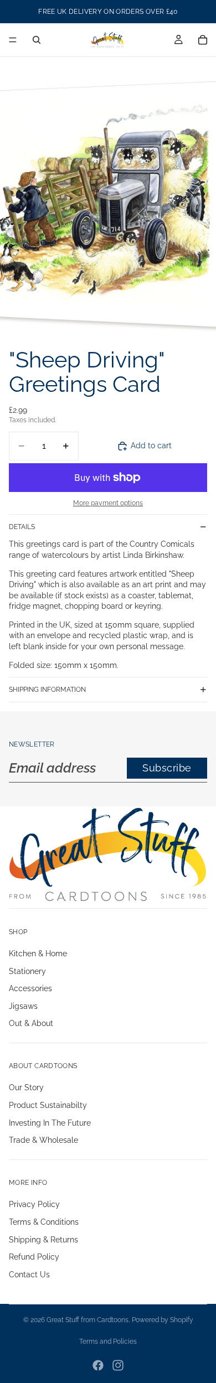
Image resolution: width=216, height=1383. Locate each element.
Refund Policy (34, 1256)
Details (22, 527)
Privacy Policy (34, 1204)
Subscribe (167, 768)
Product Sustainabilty (48, 1105)
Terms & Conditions (44, 1222)
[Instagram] (118, 1365)
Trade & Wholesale (43, 1140)
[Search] (36, 40)
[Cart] (203, 40)
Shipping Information (47, 689)
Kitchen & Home (38, 953)
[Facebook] (98, 1365)
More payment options (108, 503)
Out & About (31, 1023)
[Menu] (12, 40)
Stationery (27, 971)
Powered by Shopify (162, 1320)
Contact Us (29, 1274)
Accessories (30, 988)
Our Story (26, 1088)
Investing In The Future (50, 1122)
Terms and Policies (108, 1341)
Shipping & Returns (43, 1239)
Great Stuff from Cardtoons (87, 1320)
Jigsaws (23, 1006)
